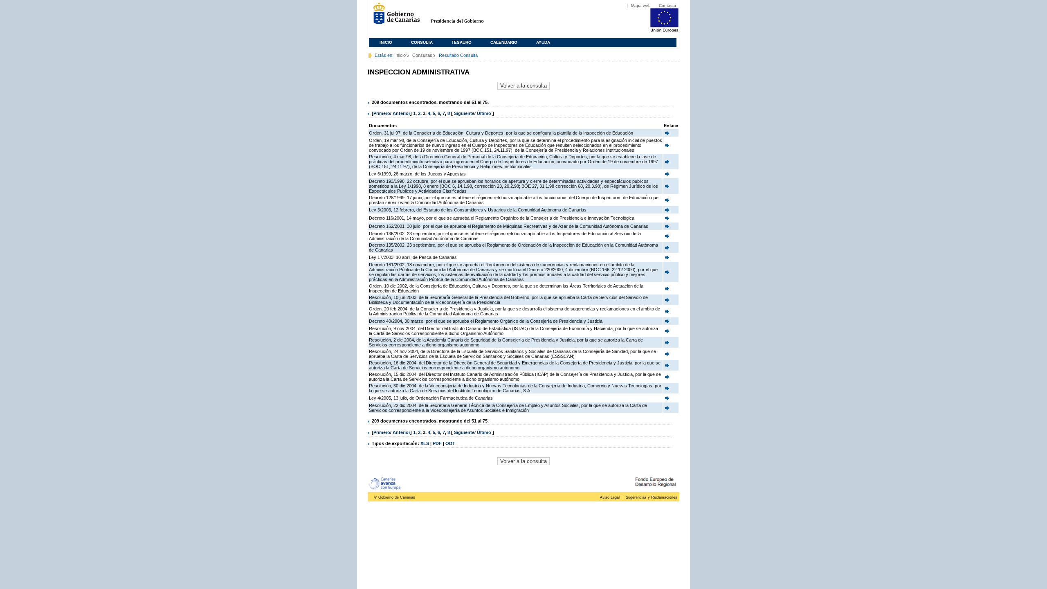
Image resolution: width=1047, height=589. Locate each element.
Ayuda (543, 42)
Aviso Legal (610, 497)
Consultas (422, 55)
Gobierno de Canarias (394, 16)
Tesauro (462, 42)
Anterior (401, 113)
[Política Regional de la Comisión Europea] (664, 30)
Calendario (503, 42)
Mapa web (641, 5)
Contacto (667, 5)
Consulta (422, 42)
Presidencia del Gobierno (465, 16)
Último (484, 113)
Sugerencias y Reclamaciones (651, 497)
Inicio (386, 42)
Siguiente (464, 113)
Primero (381, 113)
